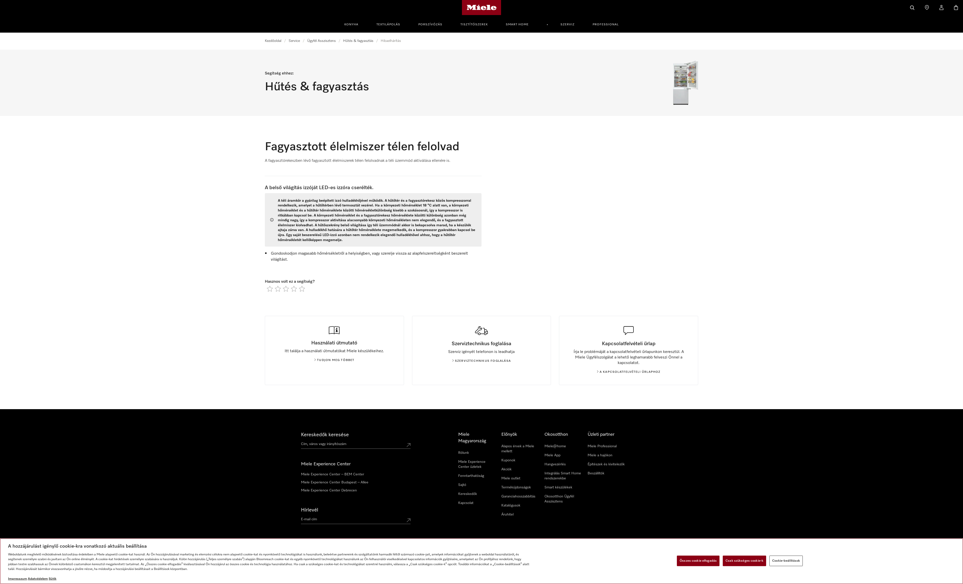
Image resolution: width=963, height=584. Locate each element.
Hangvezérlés (555, 464)
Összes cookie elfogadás (698, 560)
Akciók (506, 469)
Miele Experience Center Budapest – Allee (334, 482)
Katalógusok (510, 505)
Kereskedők (467, 494)
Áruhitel (507, 514)
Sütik (52, 578)
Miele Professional (602, 446)
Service (294, 41)
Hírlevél (309, 510)
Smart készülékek (558, 487)
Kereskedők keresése (325, 434)
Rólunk (463, 453)
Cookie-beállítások (786, 560)
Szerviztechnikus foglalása (483, 360)
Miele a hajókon (600, 455)
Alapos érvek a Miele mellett (517, 449)
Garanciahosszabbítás (518, 496)
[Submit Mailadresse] (409, 520)
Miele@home (555, 446)
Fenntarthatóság (471, 476)
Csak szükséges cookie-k (744, 560)
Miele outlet (510, 478)
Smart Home (517, 24)
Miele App (552, 455)
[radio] (270, 289)
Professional (606, 24)
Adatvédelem (38, 578)
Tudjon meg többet (335, 360)
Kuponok (508, 460)
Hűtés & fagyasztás (358, 41)
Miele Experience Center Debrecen (329, 490)
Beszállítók (596, 473)
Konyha (351, 24)
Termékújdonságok (516, 487)
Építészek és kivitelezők (606, 464)
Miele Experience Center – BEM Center (332, 474)
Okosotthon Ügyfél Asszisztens (559, 499)
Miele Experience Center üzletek (472, 464)
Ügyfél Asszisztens (321, 41)
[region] (481, 561)
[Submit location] (409, 445)
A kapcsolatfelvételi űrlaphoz (630, 372)
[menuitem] (354, 24)
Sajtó (462, 485)
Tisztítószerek (474, 24)
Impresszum (17, 578)
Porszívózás (430, 24)
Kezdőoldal (273, 41)
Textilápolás (388, 24)
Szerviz (567, 24)
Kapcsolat (465, 503)
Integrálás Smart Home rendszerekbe (562, 476)
